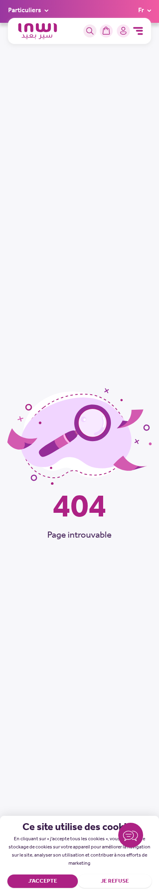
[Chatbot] (130, 836)
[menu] (138, 31)
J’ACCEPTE (42, 881)
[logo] (37, 31)
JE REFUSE (115, 881)
